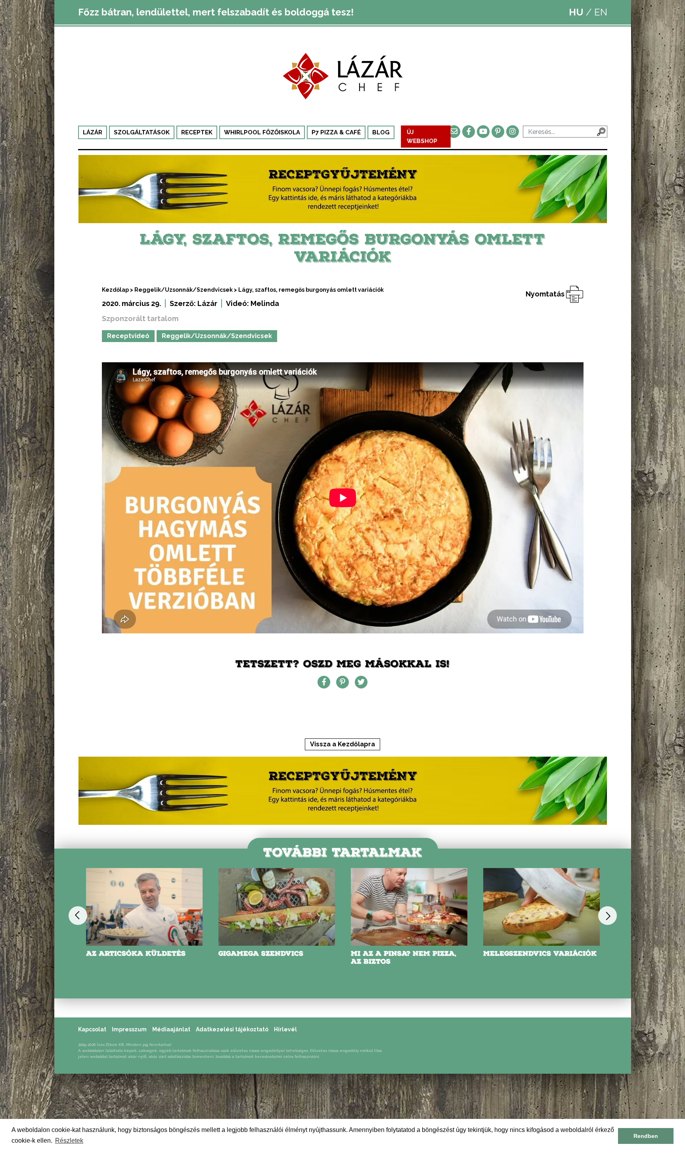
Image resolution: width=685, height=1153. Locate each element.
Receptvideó (128, 336)
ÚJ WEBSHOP (422, 136)
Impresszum (129, 1029)
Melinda (265, 303)
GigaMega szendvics (128, 953)
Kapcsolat (92, 1029)
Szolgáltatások (142, 132)
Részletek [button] (69, 1140)
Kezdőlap (115, 290)
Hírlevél (285, 1029)
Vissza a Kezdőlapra (342, 744)
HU (576, 12)
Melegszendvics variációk (407, 953)
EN (600, 12)
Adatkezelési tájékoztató (232, 1029)
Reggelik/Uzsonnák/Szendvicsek (183, 290)
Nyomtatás (546, 294)
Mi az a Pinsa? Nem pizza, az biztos (271, 957)
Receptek (196, 132)
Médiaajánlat (171, 1029)
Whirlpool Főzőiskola (262, 132)
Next (607, 915)
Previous (78, 915)
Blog (381, 132)
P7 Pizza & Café (336, 132)
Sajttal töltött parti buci (541, 953)
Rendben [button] (645, 1136)
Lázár (92, 132)
